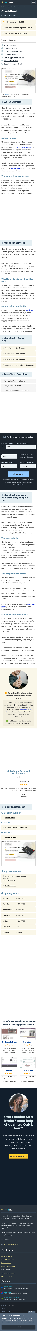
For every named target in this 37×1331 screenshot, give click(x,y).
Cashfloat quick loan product (14, 51)
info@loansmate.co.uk (11, 1245)
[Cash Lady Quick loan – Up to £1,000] (28, 1034)
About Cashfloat (10, 45)
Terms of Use (5, 1312)
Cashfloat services (10, 48)
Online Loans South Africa (11, 1297)
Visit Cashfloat (11, 837)
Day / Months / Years (27, 462)
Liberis (9, 1071)
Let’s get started (20, 1156)
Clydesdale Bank (9, 1042)
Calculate (20, 474)
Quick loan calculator (11, 55)
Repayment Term (6, 462)
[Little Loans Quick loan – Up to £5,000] (28, 1062)
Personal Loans (6, 1256)
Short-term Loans (7, 1259)
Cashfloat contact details (13, 64)
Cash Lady (27, 1042)
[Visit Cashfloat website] (18, 853)
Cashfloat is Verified (11, 61)
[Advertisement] (18, 218)
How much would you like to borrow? (14, 443)
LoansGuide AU (8, 1286)
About (3, 1308)
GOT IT (18, 1327)
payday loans (16, 168)
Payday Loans (6, 1263)
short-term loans (24, 147)
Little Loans (28, 1071)
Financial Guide (6, 1276)
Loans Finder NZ (8, 1292)
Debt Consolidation (8, 1273)
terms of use (19, 484)
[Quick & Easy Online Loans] (7, 2)
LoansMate (4, 1305)
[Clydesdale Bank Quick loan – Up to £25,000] (9, 1034)
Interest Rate (6, 453)
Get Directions (10, 886)
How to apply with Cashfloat (14, 58)
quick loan (30, 310)
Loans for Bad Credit (8, 1266)
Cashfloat (8, 94)
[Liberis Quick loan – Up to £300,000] (9, 1062)
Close (32, 1312)
